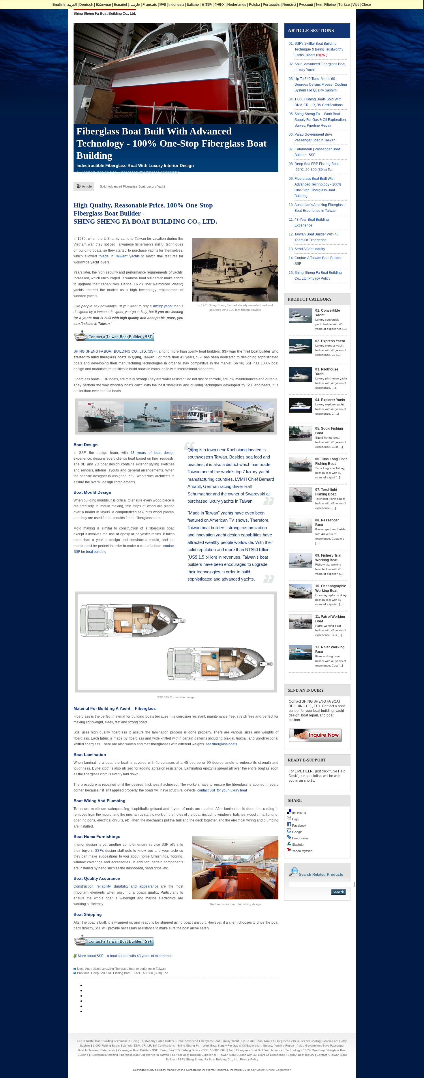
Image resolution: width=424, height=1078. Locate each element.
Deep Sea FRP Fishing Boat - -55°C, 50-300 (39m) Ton (129, 973)
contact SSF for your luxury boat (222, 790)
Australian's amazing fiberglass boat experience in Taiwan (125, 968)
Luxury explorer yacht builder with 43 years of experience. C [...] (330, 409)
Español (120, 5)
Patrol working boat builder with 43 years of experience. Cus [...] (330, 630)
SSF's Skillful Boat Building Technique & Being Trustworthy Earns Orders (318, 49)
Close (366, 5)
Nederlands (236, 5)
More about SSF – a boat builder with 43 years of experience (125, 956)
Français (149, 5)
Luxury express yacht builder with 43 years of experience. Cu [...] (330, 350)
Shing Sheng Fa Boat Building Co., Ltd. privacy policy (222, 1059)
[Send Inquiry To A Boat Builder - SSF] (313, 743)
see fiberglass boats (221, 744)
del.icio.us (298, 813)
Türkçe (344, 5)
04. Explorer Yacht (330, 400)
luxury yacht (162, 306)
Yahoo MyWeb (301, 851)
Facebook (298, 825)
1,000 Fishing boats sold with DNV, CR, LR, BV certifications (134, 1045)
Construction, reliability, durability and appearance (116, 886)
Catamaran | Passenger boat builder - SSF (129, 1050)
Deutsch (86, 5)
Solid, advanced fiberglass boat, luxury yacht (208, 1041)
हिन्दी (163, 5)
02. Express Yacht (330, 341)
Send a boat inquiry (309, 249)
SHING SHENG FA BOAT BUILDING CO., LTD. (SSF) (115, 351)
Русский (306, 5)
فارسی (135, 5)
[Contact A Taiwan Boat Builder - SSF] (114, 343)
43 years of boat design (152, 453)
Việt (355, 5)
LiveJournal (299, 838)
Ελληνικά (103, 5)
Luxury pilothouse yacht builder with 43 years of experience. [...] (331, 383)
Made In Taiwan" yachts (119, 256)
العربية (72, 5)
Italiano (193, 5)
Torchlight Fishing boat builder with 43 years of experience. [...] (330, 503)
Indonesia (176, 5)
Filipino (330, 5)
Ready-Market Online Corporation (269, 1069)
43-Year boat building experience (194, 1054)
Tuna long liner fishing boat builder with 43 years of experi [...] (330, 473)
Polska (254, 5)
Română (289, 5)
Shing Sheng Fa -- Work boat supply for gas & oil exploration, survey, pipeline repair (320, 120)
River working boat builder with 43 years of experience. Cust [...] (330, 661)
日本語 (206, 5)
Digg (295, 819)
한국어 (219, 5)
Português (271, 5)
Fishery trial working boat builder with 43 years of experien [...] (329, 569)
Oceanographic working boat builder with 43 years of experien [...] (331, 600)
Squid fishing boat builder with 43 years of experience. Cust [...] (330, 442)
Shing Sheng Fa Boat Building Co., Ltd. (105, 14)
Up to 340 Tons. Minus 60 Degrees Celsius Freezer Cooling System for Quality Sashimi (161, 186)
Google (296, 832)
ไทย (319, 5)
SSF (97, 851)
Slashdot (297, 844)
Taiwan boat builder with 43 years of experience (252, 1054)
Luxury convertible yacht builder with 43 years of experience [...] (331, 324)
